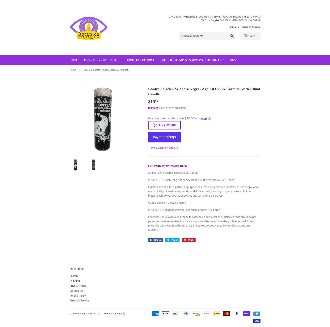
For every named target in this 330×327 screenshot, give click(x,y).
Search (74, 275)
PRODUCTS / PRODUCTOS (101, 60)
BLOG (233, 60)
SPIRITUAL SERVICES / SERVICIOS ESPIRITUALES (191, 60)
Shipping (153, 107)
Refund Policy (78, 295)
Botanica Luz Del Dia (89, 313)
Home (73, 69)
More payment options (164, 147)
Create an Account (251, 27)
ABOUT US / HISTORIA (140, 60)
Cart (253, 35)
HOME (74, 60)
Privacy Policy (78, 285)
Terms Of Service (79, 300)
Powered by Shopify (114, 313)
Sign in (233, 27)
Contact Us (76, 290)
